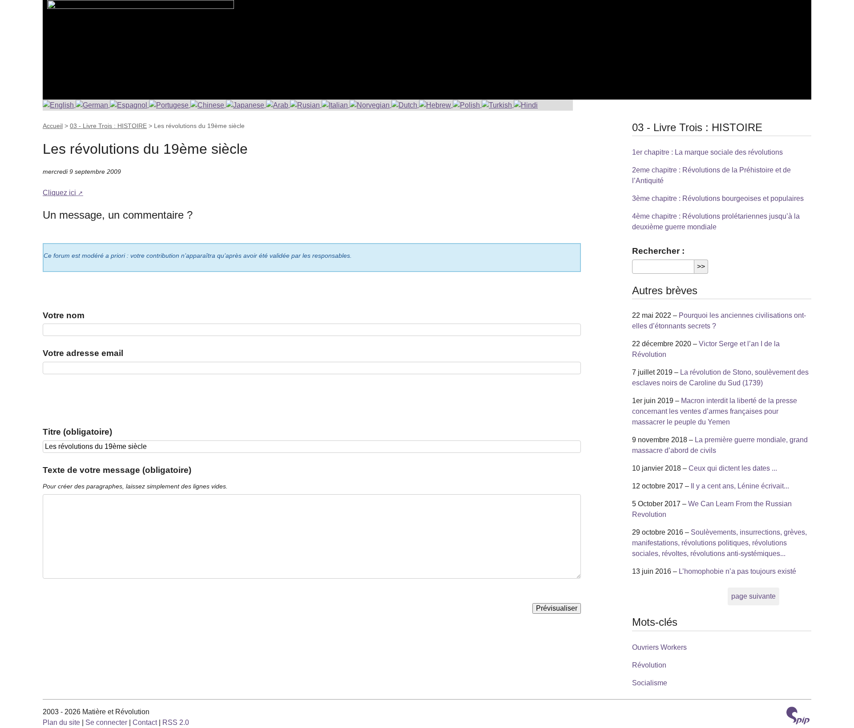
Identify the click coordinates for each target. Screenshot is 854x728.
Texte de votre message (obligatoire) (117, 470)
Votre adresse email (83, 353)
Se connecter (106, 722)
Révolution (649, 665)
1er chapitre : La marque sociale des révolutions (707, 152)
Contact (145, 722)
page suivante (753, 596)
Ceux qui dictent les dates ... (733, 468)
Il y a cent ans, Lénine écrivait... (740, 486)
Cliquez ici (59, 192)
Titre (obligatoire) (77, 431)
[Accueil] (138, 44)
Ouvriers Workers (659, 647)
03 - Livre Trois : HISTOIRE (108, 125)
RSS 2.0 (175, 722)
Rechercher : (658, 251)
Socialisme (649, 683)
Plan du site (61, 722)
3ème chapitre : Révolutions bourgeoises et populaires (718, 198)
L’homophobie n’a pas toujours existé (737, 571)
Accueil (53, 125)
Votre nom (64, 315)
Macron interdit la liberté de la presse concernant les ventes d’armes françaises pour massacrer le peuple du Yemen (714, 411)
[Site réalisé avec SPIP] (798, 717)
